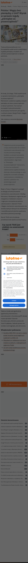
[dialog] (14, 281)
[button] (14, 278)
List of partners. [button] (9, 287)
